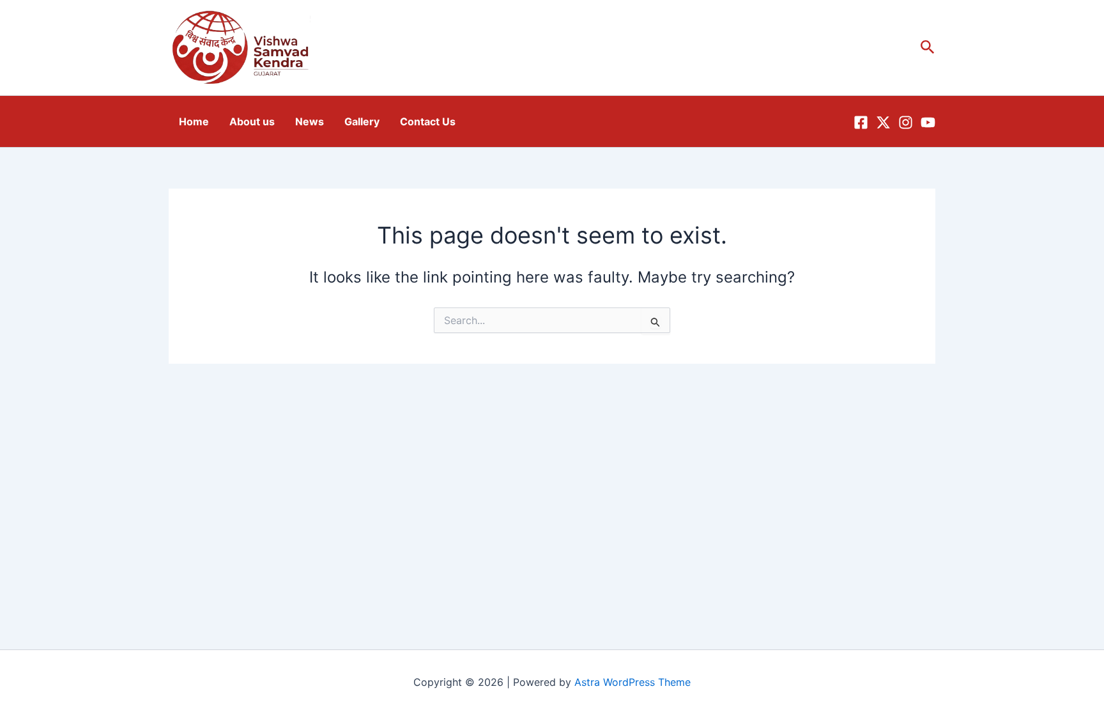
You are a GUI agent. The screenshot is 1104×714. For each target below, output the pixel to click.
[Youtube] (928, 122)
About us (252, 121)
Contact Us (428, 121)
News (309, 121)
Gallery (361, 121)
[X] (883, 122)
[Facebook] (861, 122)
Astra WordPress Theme (632, 682)
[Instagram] (905, 122)
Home (194, 121)
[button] (927, 47)
